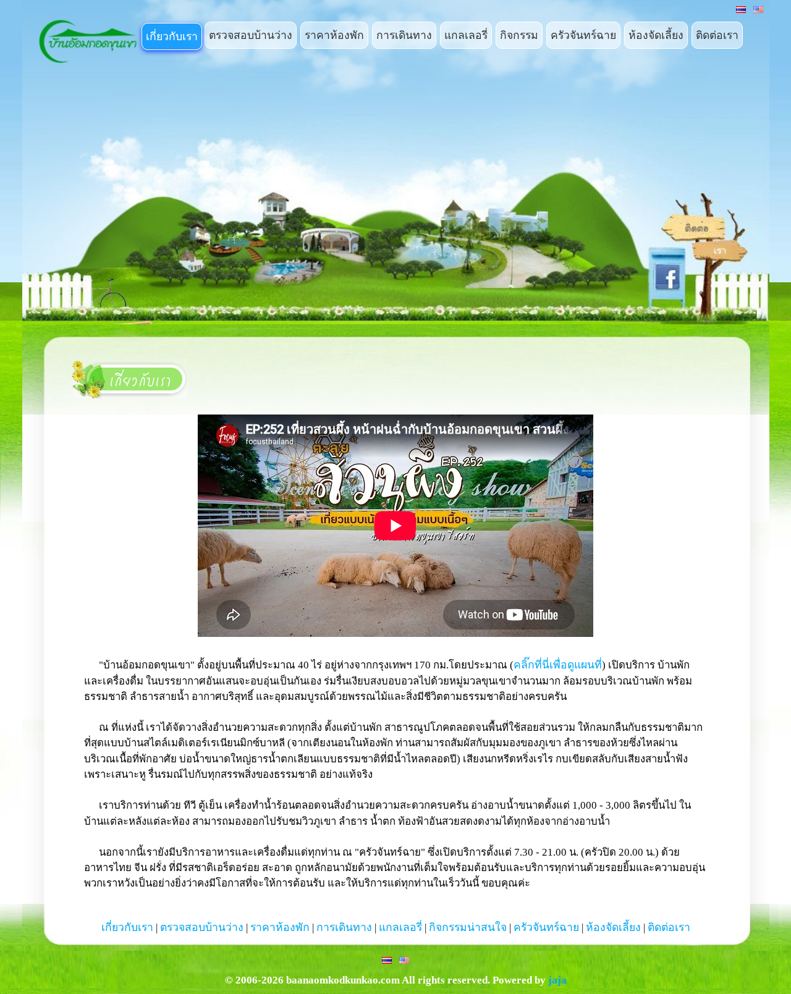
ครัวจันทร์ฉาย (583, 35)
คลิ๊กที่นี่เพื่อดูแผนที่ (558, 665)
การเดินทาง (404, 35)
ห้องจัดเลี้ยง (655, 35)
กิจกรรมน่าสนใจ (468, 927)
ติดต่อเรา (717, 35)
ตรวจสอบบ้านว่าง (250, 35)
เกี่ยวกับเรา (172, 36)
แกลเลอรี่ (466, 35)
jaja (557, 980)
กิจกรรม (519, 35)
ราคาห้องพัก (334, 35)
